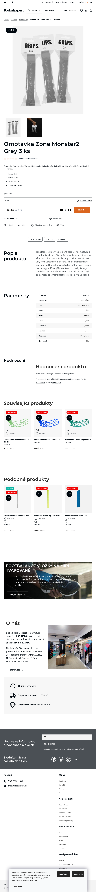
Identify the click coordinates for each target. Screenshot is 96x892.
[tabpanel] (17, 433)
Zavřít (9, 228)
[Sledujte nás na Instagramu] (61, 759)
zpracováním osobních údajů (72, 749)
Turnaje (71, 2)
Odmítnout (63, 874)
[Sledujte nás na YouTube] (76, 759)
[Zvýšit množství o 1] (69, 210)
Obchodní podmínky (66, 821)
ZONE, (38, 654)
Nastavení (18, 886)
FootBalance (12, 661)
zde (35, 880)
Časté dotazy (64, 805)
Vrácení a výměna (65, 817)
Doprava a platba (65, 813)
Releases (64, 2)
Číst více (8, 194)
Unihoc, (31, 654)
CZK (86, 2)
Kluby (57, 2)
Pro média (62, 793)
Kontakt (62, 785)
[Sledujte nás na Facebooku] (53, 759)
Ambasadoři (49, 2)
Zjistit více (15, 670)
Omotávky (85, 300)
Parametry (50, 239)
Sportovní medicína (66, 864)
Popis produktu (35, 239)
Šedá (87, 310)
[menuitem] (51, 10)
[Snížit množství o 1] (61, 210)
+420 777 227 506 (15, 780)
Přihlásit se (49, 744)
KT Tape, (34, 658)
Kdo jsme (62, 781)
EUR (91, 2)
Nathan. (25, 661)
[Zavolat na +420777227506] (15, 2)
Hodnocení (62, 239)
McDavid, (10, 658)
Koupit (81, 210)
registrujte (56, 382)
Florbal (61, 860)
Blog (41, 2)
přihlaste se (40, 382)
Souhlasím (78, 874)
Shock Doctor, (22, 658)
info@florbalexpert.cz (17, 785)
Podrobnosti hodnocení (27, 158)
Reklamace (63, 809)
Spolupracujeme (65, 789)
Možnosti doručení (86, 201)
